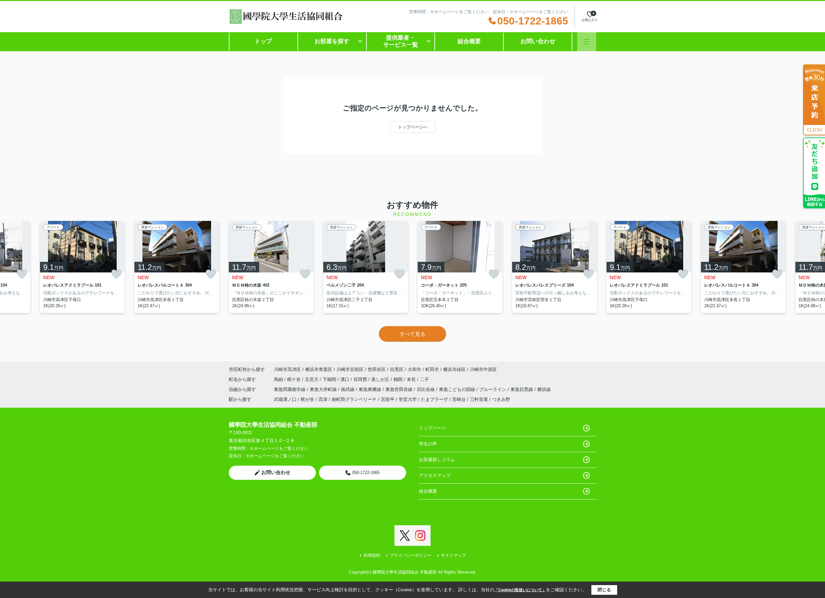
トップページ (432, 428)
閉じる (604, 589)
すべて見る (412, 334)
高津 (322, 399)
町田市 (432, 369)
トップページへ (412, 127)
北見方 (312, 379)
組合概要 (469, 41)
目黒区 (396, 369)
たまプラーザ (434, 399)
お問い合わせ (537, 41)
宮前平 (387, 399)
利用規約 (372, 555)
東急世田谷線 (399, 389)
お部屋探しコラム (437, 459)
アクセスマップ (435, 475)
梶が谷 (307, 399)
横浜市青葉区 (318, 369)
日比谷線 (426, 389)
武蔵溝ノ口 (285, 399)
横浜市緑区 (454, 369)
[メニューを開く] (586, 41)
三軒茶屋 (479, 399)
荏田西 (361, 379)
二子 (424, 379)
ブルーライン (493, 389)
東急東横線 (371, 389)
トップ (263, 41)
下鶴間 (330, 379)
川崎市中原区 (483, 369)
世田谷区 (377, 369)
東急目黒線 (522, 389)
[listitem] (271, 267)
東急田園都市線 (290, 389)
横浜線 (544, 389)
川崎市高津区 (287, 369)
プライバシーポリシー (411, 555)
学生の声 (428, 443)
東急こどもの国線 (457, 389)
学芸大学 (408, 399)
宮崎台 (459, 399)
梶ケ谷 (294, 379)
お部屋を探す (332, 41)
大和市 (414, 369)
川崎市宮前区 (350, 369)
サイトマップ (453, 555)
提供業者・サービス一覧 (400, 41)
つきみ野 (501, 399)
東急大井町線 (324, 389)
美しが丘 (381, 379)
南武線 (348, 389)
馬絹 (279, 379)
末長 (412, 379)
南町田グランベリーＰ (354, 399)
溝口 (345, 379)
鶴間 (398, 379)
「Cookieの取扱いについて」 (520, 590)
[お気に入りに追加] (22, 274)
